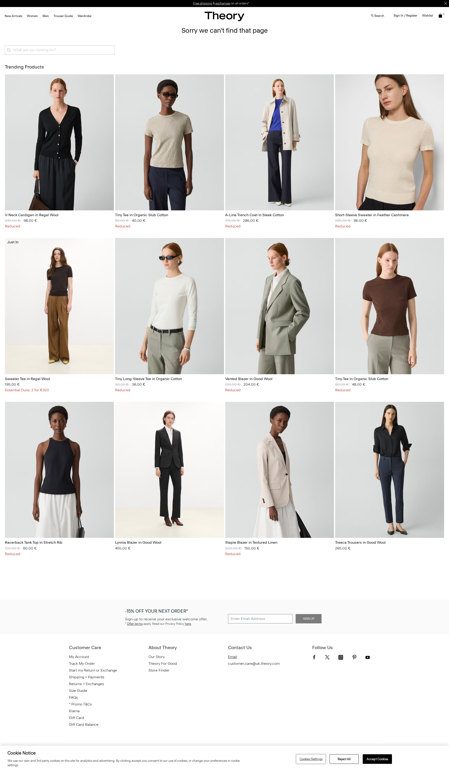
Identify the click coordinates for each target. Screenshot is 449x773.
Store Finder (159, 670)
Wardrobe (84, 16)
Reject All (344, 759)
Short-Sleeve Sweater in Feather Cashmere (372, 215)
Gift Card (76, 717)
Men (46, 16)
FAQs (73, 697)
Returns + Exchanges (86, 684)
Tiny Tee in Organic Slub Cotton (141, 215)
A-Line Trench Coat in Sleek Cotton (254, 215)
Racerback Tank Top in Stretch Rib (33, 542)
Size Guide (78, 690)
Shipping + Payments (86, 677)
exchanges (222, 3)
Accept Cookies (377, 759)
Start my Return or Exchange (93, 670)
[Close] (445, 3)
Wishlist (427, 15)
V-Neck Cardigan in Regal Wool (31, 215)
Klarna (74, 711)
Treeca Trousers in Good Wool (360, 542)
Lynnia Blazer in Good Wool (138, 542)
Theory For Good (162, 663)
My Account (79, 656)
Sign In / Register (405, 15)
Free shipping (202, 3)
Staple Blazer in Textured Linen (251, 542)
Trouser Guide (63, 16)
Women (32, 16)
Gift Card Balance (83, 724)
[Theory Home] (224, 16)
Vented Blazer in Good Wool (248, 379)
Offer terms (135, 624)
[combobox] (60, 50)
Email (232, 656)
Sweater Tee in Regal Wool (27, 379)
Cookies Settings (311, 759)
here (188, 624)
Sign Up (308, 618)
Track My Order (82, 663)
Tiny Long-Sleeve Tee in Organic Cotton (148, 379)
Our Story (156, 656)
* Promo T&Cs (80, 704)
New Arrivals (13, 16)
